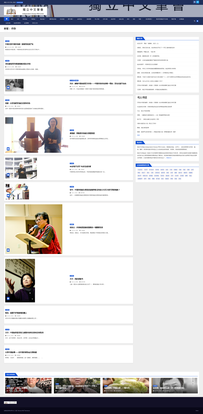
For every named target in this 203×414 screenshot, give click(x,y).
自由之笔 (121, 19)
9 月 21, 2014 (10, 335)
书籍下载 (173, 19)
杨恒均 (185, 172)
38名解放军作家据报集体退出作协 (17, 64)
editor (83, 86)
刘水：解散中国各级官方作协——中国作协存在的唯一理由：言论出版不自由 (98, 83)
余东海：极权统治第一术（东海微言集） (148, 56)
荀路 (149, 178)
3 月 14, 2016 (74, 136)
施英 (176, 172)
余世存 (162, 169)
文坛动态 (62, 19)
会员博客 (26, 23)
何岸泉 (157, 169)
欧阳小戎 (145, 175)
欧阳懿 (151, 175)
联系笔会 (25, 19)
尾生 (148, 172)
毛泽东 (162, 175)
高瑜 (180, 178)
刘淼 (180, 169)
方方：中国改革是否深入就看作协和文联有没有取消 (24, 333)
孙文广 (143, 172)
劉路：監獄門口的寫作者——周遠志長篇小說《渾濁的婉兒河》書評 (156, 132)
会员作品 (79, 19)
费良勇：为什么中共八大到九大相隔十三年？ (150, 81)
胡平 (145, 178)
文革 (172, 172)
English (35, 23)
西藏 (153, 178)
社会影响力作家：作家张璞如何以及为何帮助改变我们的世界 (154, 106)
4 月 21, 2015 (74, 282)
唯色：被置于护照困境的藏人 (16, 313)
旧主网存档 (149, 19)
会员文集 (8, 23)
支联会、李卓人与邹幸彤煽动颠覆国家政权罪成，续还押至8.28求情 (156, 68)
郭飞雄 (158, 178)
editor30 (20, 390)
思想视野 (89, 19)
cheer (19, 47)
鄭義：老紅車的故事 (143, 127)
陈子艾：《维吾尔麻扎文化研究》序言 (148, 119)
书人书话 (97, 19)
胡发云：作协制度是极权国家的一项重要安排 (86, 227)
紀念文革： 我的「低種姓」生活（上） (148, 43)
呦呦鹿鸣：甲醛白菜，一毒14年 (146, 52)
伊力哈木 (151, 169)
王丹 (172, 175)
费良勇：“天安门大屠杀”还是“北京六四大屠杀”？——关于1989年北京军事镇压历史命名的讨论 (164, 77)
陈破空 (167, 178)
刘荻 (184, 169)
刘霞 (188, 169)
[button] (194, 21)
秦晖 (186, 175)
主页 (18, 19)
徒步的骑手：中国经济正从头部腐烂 (147, 64)
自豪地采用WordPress (9, 410)
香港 (172, 178)
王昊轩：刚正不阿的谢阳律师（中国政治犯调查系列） (152, 89)
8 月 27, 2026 (11, 390)
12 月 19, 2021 (10, 47)
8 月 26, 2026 (60, 390)
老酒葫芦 (140, 178)
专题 (140, 19)
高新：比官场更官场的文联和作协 (17, 103)
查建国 (190, 172)
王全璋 (176, 175)
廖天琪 (163, 172)
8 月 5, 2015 (74, 169)
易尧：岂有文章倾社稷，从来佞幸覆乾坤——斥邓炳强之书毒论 (155, 72)
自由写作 (113, 19)
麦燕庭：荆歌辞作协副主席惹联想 (82, 133)
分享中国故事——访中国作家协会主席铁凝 (21, 352)
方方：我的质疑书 (76, 279)
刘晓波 (175, 169)
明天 (128, 19)
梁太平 (139, 175)
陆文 (162, 178)
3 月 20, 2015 (10, 316)
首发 (134, 19)
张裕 (168, 172)
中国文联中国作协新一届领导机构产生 (19, 44)
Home (197, 410)
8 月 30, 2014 (10, 355)
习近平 (145, 169)
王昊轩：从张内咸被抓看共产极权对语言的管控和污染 (152, 60)
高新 (176, 178)
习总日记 (140, 169)
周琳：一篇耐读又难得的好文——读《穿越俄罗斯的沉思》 (154, 115)
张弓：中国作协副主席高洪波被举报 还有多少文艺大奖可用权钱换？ (95, 190)
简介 (12, 19)
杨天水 (180, 172)
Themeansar (27, 410)
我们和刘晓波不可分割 (162, 19)
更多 (138, 135)
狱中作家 (70, 19)
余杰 (167, 169)
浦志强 (167, 175)
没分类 (8, 385)
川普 (152, 172)
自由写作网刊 (17, 23)
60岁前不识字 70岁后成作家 (80, 166)
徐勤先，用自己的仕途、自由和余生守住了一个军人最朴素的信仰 (156, 47)
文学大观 (105, 19)
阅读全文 (169, 157)
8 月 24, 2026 (158, 390)
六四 (171, 169)
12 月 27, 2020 (10, 66)
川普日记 (157, 172)
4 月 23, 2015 (74, 230)
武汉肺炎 (156, 175)
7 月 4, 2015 (74, 192)
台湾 (192, 169)
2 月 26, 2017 (74, 86)
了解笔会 (33, 19)
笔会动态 (42, 19)
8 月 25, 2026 (109, 390)
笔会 (190, 175)
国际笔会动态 (52, 19)
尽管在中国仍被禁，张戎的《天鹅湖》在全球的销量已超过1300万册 (156, 85)
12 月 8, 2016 (10, 106)
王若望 (181, 175)
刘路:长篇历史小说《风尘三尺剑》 (147, 123)
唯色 (139, 172)
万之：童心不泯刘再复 (143, 111)
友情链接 (181, 19)
